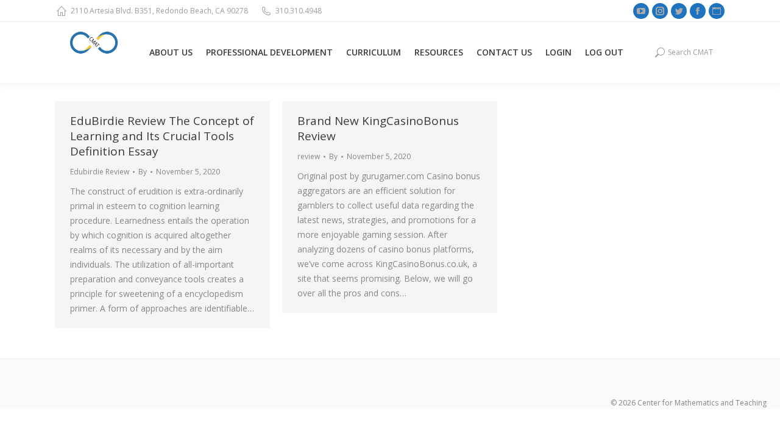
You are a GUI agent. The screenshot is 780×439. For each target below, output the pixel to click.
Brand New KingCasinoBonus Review (378, 128)
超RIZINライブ (28, 416)
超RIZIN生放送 (209, 416)
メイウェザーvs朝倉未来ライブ (300, 416)
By (142, 171)
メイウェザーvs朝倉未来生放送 (119, 416)
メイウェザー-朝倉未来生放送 (419, 416)
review (308, 156)
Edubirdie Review (99, 171)
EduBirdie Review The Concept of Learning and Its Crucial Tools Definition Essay (162, 136)
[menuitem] (171, 52)
